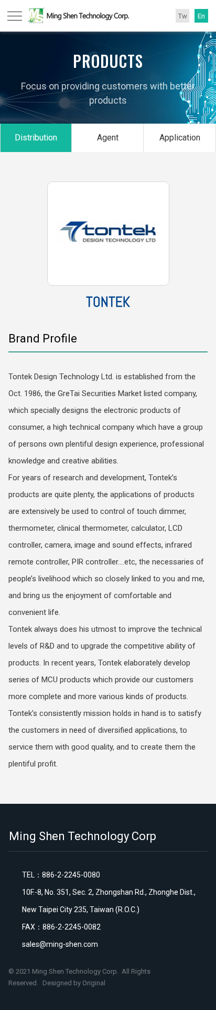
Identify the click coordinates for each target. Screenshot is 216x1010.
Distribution (36, 138)
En (201, 16)
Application (179, 138)
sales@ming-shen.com (60, 944)
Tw (182, 16)
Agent (107, 138)
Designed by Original (73, 983)
